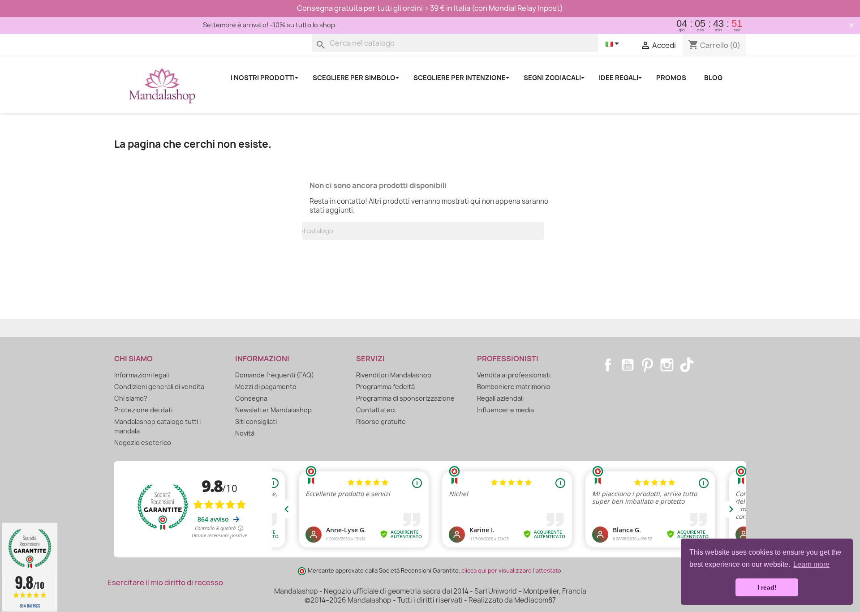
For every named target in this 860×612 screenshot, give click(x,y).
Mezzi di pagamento (266, 386)
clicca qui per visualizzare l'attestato (511, 570)
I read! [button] (767, 587)
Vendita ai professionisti (513, 375)
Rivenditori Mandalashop (393, 375)
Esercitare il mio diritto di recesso (165, 582)
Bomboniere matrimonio (513, 386)
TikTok (687, 365)
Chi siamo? (130, 398)
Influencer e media (505, 410)
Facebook (608, 365)
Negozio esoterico (142, 442)
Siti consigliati (256, 421)
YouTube (627, 365)
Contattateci (376, 410)
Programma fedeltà (385, 386)
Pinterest (647, 365)
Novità (244, 433)
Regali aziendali (500, 398)
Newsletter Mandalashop (273, 410)
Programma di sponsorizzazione (405, 398)
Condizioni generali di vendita (159, 386)
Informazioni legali (141, 375)
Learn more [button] (811, 564)
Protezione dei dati (143, 410)
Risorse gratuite (381, 421)
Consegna (251, 398)
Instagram (667, 365)
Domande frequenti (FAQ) (274, 375)
